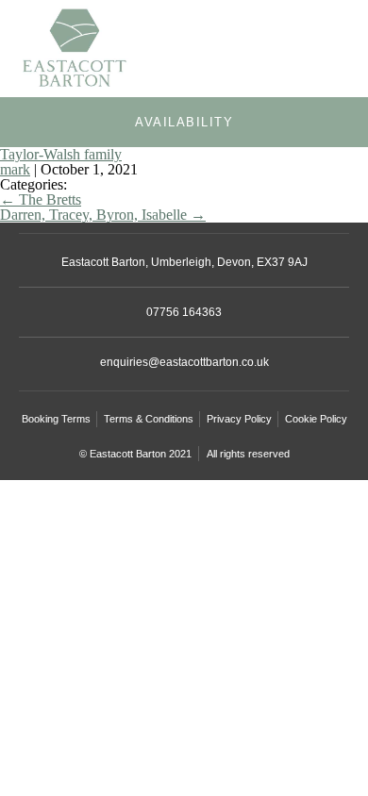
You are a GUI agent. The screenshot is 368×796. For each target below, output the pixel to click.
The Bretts (40, 199)
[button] (336, 53)
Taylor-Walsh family (61, 154)
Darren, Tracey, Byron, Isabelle (103, 215)
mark (15, 169)
